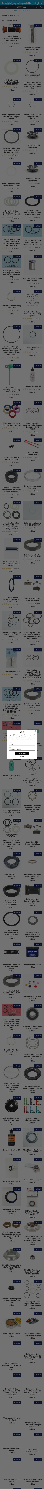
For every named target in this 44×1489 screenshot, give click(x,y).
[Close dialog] (35, 731)
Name (10, 742)
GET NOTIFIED (21, 753)
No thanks (22, 756)
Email (10, 747)
